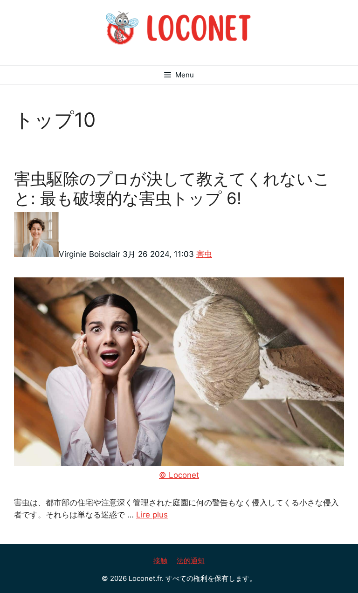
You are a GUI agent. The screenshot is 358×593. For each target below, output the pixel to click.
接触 (160, 560)
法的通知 (191, 560)
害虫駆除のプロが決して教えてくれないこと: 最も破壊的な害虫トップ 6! (172, 188)
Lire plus (152, 514)
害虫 (204, 254)
